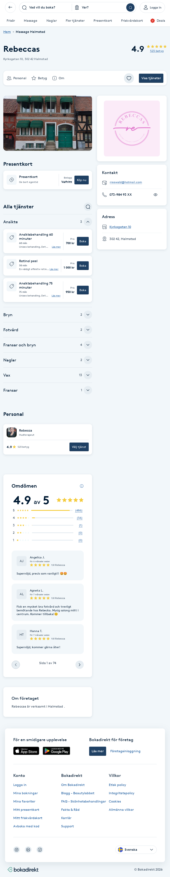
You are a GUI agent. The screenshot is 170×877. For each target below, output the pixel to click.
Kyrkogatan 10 (120, 227)
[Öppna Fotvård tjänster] (88, 330)
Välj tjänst (79, 447)
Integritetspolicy (121, 793)
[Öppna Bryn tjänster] (88, 315)
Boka (82, 241)
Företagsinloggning (125, 751)
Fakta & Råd (70, 810)
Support (67, 826)
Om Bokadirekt (73, 785)
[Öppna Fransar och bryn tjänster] (88, 345)
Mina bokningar (25, 793)
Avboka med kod (26, 826)
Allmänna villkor (121, 810)
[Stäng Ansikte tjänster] (88, 222)
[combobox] (45, 7)
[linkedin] (28, 849)
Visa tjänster (151, 78)
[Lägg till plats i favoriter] (129, 78)
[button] (48, 180)
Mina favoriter (24, 801)
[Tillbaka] (10, 7)
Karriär (66, 818)
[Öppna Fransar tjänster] (88, 390)
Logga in (20, 785)
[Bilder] (132, 128)
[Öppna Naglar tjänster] (88, 360)
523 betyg (157, 51)
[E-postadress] (133, 182)
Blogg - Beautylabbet (77, 793)
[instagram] (16, 849)
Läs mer (56, 246)
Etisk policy (117, 785)
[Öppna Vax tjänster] (88, 375)
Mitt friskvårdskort (27, 818)
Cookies (115, 801)
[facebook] (39, 849)
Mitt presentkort (26, 810)
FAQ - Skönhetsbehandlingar (83, 801)
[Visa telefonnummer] (155, 195)
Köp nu (81, 180)
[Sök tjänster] (88, 207)
